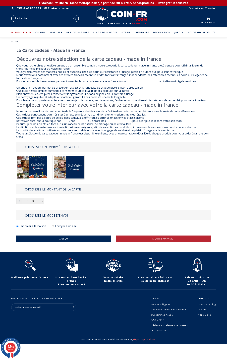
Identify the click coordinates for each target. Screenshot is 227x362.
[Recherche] (74, 18)
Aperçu (63, 238)
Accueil (14, 41)
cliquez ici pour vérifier (144, 339)
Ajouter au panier (163, 238)
